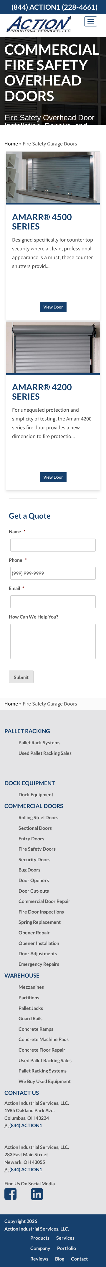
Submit (21, 677)
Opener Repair (34, 932)
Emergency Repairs (39, 964)
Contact (79, 1258)
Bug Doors (29, 869)
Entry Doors (31, 838)
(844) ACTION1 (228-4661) (54, 7)
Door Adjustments (38, 953)
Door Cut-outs (34, 891)
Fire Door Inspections (41, 911)
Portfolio (66, 1248)
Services (65, 1238)
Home (11, 143)
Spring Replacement (40, 922)
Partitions (29, 997)
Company (40, 1248)
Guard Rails (30, 1018)
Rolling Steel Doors (38, 817)
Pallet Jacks (31, 1008)
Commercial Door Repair (44, 901)
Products (39, 1238)
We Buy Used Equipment (45, 1081)
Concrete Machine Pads (44, 1039)
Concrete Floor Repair (42, 1050)
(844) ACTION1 (25, 1125)
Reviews (39, 1258)
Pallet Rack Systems (39, 742)
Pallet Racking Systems (43, 1070)
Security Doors (34, 859)
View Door (53, 306)
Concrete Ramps (36, 1029)
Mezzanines (31, 987)
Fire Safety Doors (37, 849)
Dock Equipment (36, 794)
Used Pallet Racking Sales (45, 753)
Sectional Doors (35, 828)
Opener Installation (39, 943)
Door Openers (34, 880)
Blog (59, 1258)
